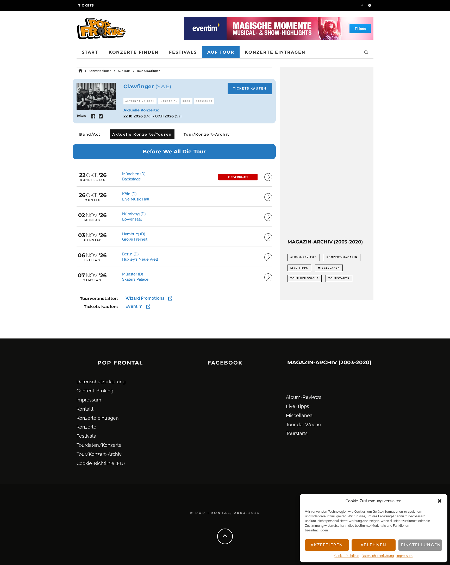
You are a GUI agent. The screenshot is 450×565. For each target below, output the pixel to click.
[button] (439, 501)
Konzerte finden (134, 52)
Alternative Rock (140, 101)
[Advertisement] (327, 153)
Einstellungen (421, 545)
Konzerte (86, 427)
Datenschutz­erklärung (378, 556)
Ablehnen (373, 545)
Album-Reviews (303, 257)
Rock (187, 101)
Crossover (204, 101)
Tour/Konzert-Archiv (99, 454)
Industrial (169, 101)
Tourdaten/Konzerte (99, 445)
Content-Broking (95, 390)
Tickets (86, 5)
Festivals (183, 52)
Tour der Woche (304, 278)
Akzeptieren (327, 545)
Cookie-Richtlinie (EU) (101, 463)
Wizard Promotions (145, 298)
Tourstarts (338, 278)
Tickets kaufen (249, 88)
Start (90, 52)
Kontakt (85, 409)
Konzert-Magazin (342, 257)
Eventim (134, 306)
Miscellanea (329, 268)
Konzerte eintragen (275, 52)
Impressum (404, 556)
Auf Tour (220, 52)
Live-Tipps (299, 268)
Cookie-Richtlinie (346, 556)
